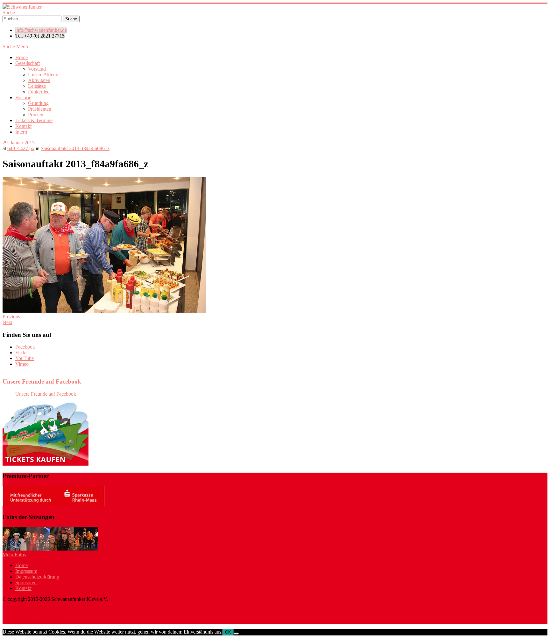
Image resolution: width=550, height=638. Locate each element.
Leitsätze (37, 86)
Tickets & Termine (34, 120)
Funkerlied (39, 91)
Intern (21, 132)
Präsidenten (39, 109)
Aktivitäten (39, 80)
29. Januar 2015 (19, 142)
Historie (23, 97)
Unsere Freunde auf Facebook (42, 381)
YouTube (24, 358)
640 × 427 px (20, 148)
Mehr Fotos (14, 554)
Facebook (25, 347)
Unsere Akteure (44, 74)
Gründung (38, 103)
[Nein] (236, 634)
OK (228, 632)
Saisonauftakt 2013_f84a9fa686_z (75, 148)
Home (21, 57)
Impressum (26, 571)
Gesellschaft (27, 63)
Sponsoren (26, 582)
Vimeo (22, 364)
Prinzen (35, 114)
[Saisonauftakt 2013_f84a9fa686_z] (104, 311)
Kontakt (23, 126)
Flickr (21, 352)
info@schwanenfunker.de (41, 30)
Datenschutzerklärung (37, 576)
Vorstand (37, 69)
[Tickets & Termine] (45, 464)
